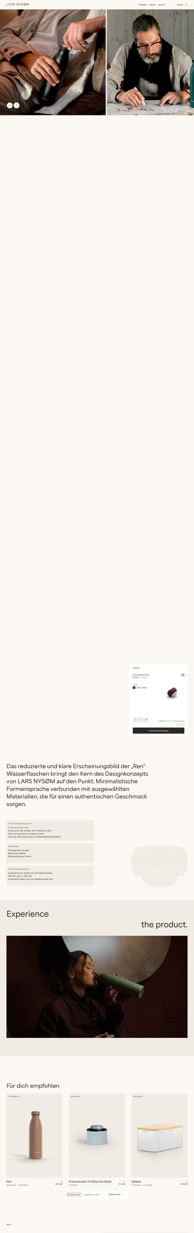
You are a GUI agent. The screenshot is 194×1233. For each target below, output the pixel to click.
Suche (180, 4)
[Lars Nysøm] (17, 4)
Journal (161, 4)
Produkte (142, 4)
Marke (152, 4)
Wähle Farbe (114, 1194)
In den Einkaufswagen (158, 730)
